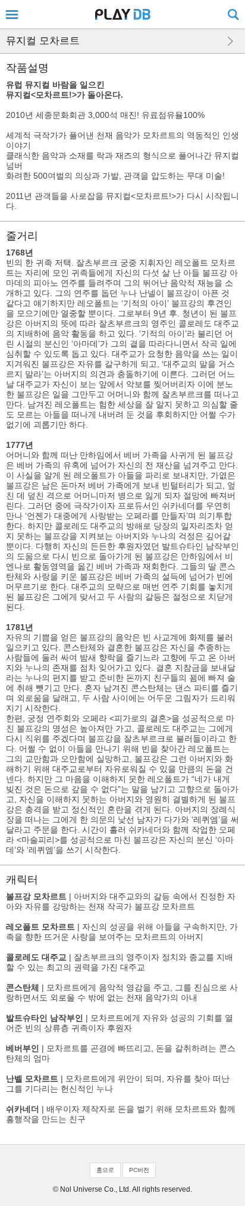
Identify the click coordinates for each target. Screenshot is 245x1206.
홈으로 (105, 1170)
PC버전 (139, 1170)
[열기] (12, 14)
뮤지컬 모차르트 (43, 40)
